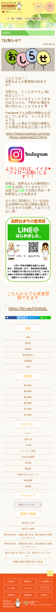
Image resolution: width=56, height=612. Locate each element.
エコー (28, 433)
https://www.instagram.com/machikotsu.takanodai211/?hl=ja (28, 135)
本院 (28, 337)
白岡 (28, 367)
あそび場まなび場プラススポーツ (44, 588)
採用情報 (11, 595)
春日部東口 (28, 355)
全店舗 (28, 463)
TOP (50, 575)
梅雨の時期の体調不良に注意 (26, 562)
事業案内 (27, 581)
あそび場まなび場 (28, 588)
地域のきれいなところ (28, 474)
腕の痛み (28, 391)
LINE (44, 318)
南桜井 (28, 349)
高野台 (28, 343)
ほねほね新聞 (28, 457)
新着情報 (27, 595)
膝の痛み (28, 403)
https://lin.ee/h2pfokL (28, 308)
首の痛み (28, 415)
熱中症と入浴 (28, 523)
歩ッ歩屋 (11, 588)
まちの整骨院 (44, 581)
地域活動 (28, 480)
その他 (28, 445)
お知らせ (28, 439)
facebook (11, 317)
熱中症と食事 (28, 529)
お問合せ (44, 595)
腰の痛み (28, 397)
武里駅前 (28, 361)
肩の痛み (28, 385)
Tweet (22, 318)
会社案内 (11, 581)
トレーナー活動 (28, 451)
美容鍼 (28, 486)
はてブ (34, 318)
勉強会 (28, 469)
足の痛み (28, 409)
